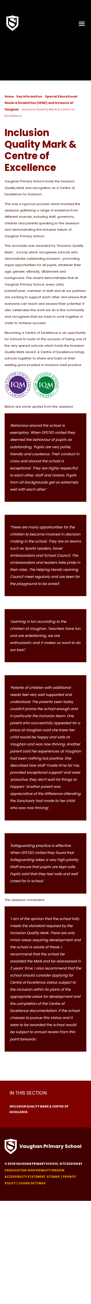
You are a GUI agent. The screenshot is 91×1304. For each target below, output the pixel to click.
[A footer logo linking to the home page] (11, 1146)
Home (9, 97)
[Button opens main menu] (82, 23)
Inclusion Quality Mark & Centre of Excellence (38, 1109)
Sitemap (53, 1177)
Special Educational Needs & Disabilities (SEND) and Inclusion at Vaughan (41, 103)
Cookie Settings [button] (32, 1183)
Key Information (29, 97)
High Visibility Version (45, 1170)
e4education (15, 1170)
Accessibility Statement (25, 1177)
